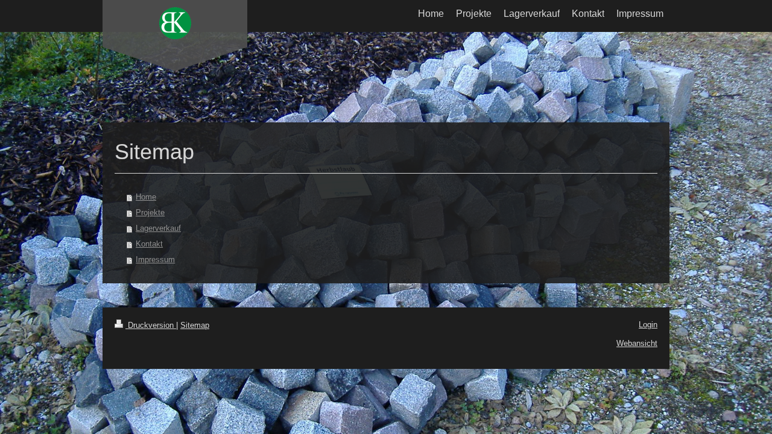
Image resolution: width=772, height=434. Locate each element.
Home (146, 196)
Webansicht (636, 343)
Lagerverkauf (158, 228)
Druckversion (150, 325)
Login (648, 324)
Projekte (150, 212)
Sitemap (194, 325)
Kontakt (149, 243)
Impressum (155, 259)
